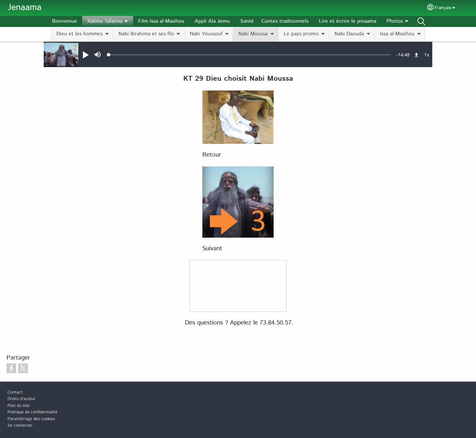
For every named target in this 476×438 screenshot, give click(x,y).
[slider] (250, 54)
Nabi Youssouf (206, 34)
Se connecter (20, 425)
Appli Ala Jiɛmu (212, 21)
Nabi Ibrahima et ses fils (146, 34)
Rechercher (421, 21)
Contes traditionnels (285, 21)
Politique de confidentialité (32, 412)
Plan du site (18, 406)
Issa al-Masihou (397, 34)
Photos (395, 21)
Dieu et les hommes (79, 34)
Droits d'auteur (21, 399)
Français (443, 8)
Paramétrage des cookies (31, 419)
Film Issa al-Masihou (161, 21)
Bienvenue (64, 21)
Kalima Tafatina (104, 21)
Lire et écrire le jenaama (347, 21)
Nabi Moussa (252, 34)
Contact (15, 392)
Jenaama (24, 7)
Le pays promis (301, 34)
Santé (247, 21)
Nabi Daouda (349, 34)
